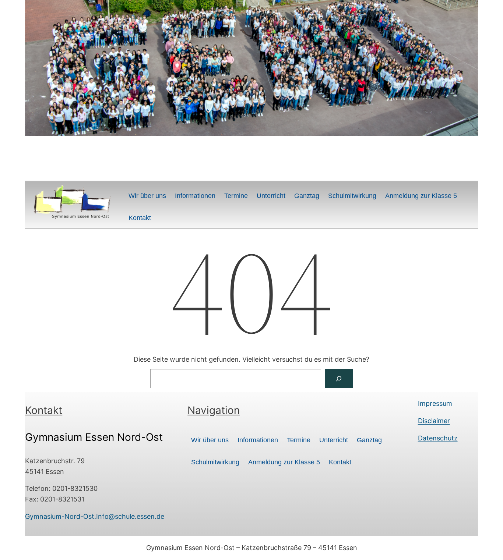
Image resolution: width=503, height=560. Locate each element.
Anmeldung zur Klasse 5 (421, 195)
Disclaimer (434, 421)
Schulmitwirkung (352, 195)
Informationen (195, 195)
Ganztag (306, 195)
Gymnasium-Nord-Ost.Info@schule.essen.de (94, 516)
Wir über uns (147, 195)
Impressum (435, 403)
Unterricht (271, 195)
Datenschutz (438, 438)
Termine (236, 195)
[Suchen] (339, 378)
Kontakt (140, 217)
